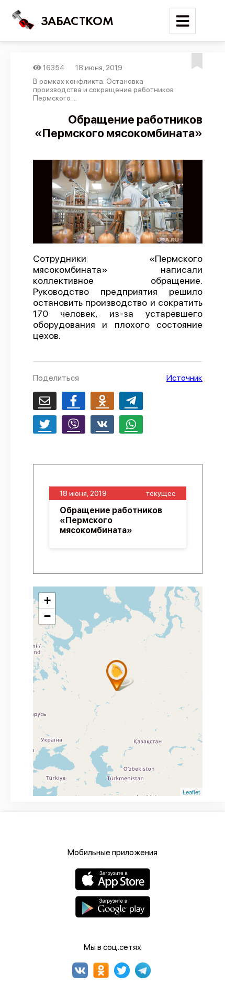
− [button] (47, 616)
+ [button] (47, 600)
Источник (184, 378)
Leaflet (191, 792)
